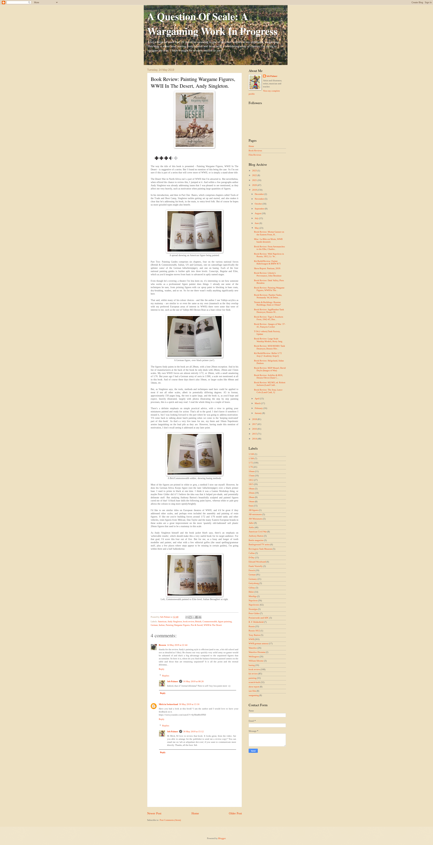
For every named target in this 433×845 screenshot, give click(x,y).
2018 (254, 419)
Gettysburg (254, 583)
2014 (254, 439)
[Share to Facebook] (196, 617)
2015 (254, 434)
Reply (161, 669)
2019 (254, 190)
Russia (252, 626)
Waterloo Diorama (257, 652)
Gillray (252, 588)
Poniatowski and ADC (259, 618)
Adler (251, 523)
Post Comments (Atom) (170, 820)
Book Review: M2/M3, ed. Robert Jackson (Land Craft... (269, 383)
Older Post (235, 813)
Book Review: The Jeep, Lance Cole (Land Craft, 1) (268, 391)
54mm (251, 501)
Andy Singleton (174, 621)
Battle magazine (256, 540)
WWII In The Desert (213, 625)
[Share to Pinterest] (200, 617)
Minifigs (253, 596)
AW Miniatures (256, 519)
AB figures (253, 510)
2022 (254, 175)
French (252, 570)
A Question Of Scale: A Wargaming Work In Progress (212, 23)
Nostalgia (253, 609)
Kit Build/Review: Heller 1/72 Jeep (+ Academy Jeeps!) (268, 354)
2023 (254, 170)
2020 (254, 185)
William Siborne (256, 661)
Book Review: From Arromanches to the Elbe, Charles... (269, 247)
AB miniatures (255, 514)
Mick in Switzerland (168, 704)
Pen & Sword (197, 625)
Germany (253, 579)
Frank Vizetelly (256, 566)
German (154, 625)
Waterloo (253, 648)
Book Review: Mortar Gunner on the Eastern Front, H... (269, 233)
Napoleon (253, 600)
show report (254, 687)
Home (195, 813)
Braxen (162, 645)
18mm (251, 489)
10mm (251, 471)
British (198, 621)
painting (252, 678)
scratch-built (254, 682)
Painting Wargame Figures (178, 625)
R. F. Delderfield (256, 622)
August (258, 213)
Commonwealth (209, 621)
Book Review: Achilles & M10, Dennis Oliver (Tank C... (268, 376)
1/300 (251, 458)
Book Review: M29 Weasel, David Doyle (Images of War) (270, 369)
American (162, 621)
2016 (254, 429)
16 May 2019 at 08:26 (193, 681)
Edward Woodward (257, 562)
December (259, 194)
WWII (251, 639)
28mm (251, 497)
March (258, 403)
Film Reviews (255, 155)
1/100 (251, 454)
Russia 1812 (254, 631)
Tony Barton (254, 635)
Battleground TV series (259, 544)
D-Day (252, 557)
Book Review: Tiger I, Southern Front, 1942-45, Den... (268, 318)
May (257, 228)
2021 (254, 180)
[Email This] (187, 617)
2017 (254, 424)
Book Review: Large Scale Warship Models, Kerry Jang (268, 340)
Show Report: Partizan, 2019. (267, 268)
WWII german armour (258, 643)
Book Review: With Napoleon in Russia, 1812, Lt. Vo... (269, 255)
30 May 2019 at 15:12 (193, 731)
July (257, 218)
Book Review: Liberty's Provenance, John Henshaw (267, 274)
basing (252, 665)
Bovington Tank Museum (260, 549)
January (258, 413)
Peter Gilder (254, 613)
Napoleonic (254, 605)
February (259, 408)
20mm (251, 493)
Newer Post (154, 813)
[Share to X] (193, 617)
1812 (251, 480)
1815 (251, 484)
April (257, 398)
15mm (251, 475)
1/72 (251, 463)
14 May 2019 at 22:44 (177, 645)
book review (188, 621)
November (260, 199)
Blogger (221, 838)
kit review (253, 674)
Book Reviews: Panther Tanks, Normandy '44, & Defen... (268, 296)
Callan (252, 553)
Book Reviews (255, 150)
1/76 (251, 467)
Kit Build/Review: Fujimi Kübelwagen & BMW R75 (267, 262)
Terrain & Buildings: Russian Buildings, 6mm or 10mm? (267, 303)
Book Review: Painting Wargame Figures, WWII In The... (269, 289)
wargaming (254, 695)
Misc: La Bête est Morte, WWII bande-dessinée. (268, 240)
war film (252, 691)
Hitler (251, 592)
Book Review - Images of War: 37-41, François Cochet (269, 325)
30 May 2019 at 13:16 (189, 704)
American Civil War (258, 531)
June (257, 223)
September (260, 209)
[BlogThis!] (190, 617)
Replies (165, 675)
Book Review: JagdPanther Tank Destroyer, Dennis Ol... (269, 310)
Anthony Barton (256, 536)
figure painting (225, 621)
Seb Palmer (172, 681)
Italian (162, 625)
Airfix (251, 527)
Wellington (254, 656)
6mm (251, 506)
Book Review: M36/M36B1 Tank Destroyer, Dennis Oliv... (269, 347)
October (259, 204)
